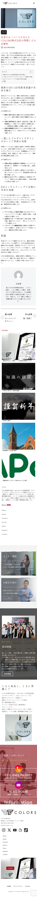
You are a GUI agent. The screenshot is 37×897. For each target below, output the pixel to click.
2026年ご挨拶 (6, 420)
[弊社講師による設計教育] (18, 436)
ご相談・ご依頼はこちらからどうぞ (18, 794)
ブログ (4, 32)
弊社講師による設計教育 (10, 450)
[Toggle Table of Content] (30, 71)
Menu (34, 3)
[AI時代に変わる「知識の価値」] (18, 376)
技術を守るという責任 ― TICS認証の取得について (17, 360)
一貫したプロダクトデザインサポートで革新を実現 (17, 77)
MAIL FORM (18, 791)
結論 (4, 81)
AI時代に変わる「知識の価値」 (11, 390)
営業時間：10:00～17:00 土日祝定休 (18, 778)
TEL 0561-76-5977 (18, 775)
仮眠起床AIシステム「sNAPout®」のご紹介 (15, 480)
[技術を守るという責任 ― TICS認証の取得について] (18, 346)
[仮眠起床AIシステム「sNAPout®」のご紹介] (18, 466)
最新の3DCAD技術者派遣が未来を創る (14, 75)
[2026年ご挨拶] (18, 406)
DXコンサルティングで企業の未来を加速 (14, 79)
